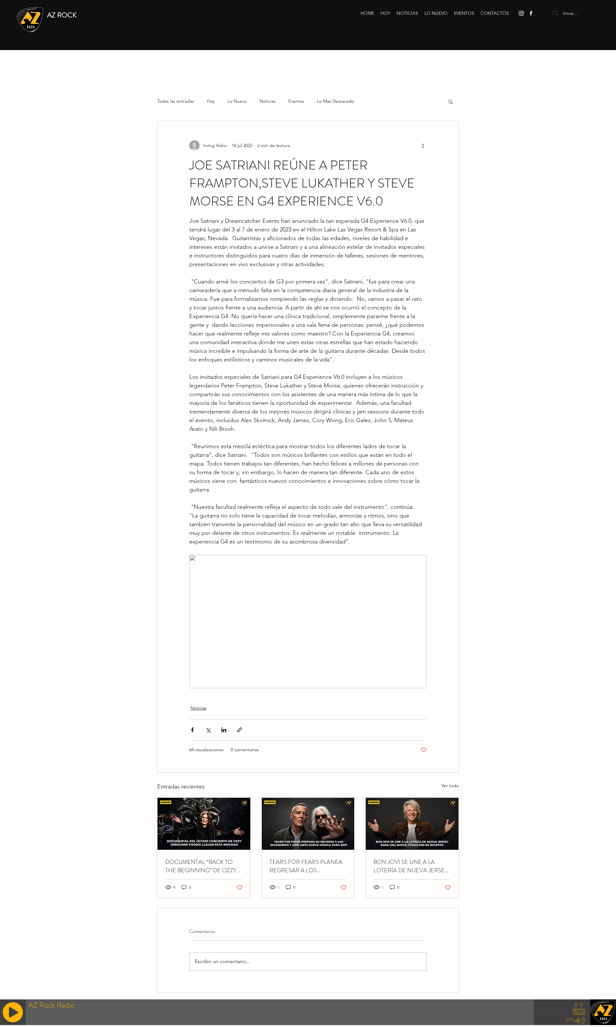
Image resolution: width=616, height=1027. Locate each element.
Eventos (296, 101)
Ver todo (450, 785)
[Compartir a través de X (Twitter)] (208, 730)
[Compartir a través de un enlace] (239, 730)
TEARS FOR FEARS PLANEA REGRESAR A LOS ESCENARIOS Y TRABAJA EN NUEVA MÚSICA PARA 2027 (307, 866)
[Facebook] (531, 13)
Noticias (268, 101)
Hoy (211, 101)
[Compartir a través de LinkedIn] (224, 730)
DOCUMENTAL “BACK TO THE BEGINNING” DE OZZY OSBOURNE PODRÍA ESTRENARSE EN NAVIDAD (201, 866)
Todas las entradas (175, 101)
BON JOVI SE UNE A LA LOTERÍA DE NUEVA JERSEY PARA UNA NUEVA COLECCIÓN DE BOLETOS (410, 866)
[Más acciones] (423, 145)
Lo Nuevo (237, 101)
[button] (451, 101)
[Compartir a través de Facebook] (192, 730)
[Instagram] (521, 13)
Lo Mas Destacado (335, 101)
